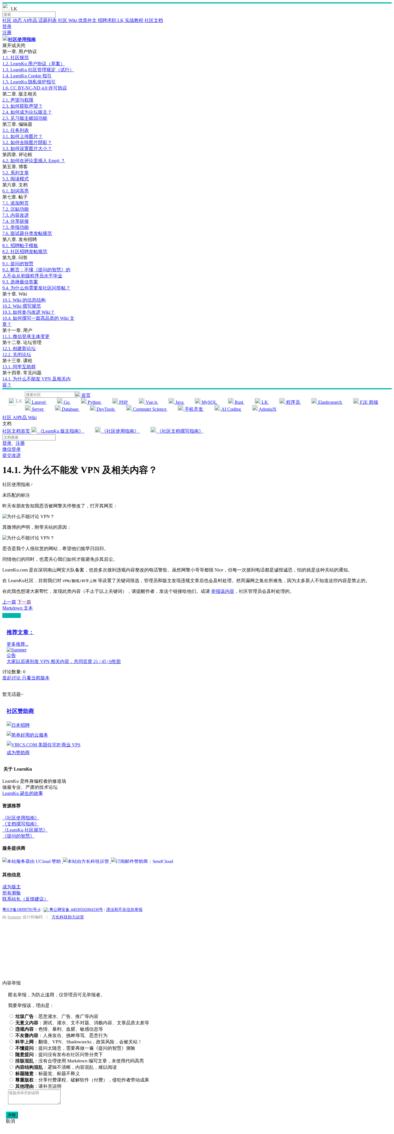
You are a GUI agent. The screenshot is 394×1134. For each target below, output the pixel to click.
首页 (85, 395)
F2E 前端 (368, 402)
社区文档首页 (16, 431)
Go (67, 402)
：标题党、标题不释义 (47, 1073)
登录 (7, 26)
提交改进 (11, 455)
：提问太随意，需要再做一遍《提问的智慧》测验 (75, 1048)
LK (264, 402)
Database (70, 409)
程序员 (293, 402)
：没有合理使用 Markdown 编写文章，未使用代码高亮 (79, 1060)
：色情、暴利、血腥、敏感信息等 (59, 1029)
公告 (11, 655)
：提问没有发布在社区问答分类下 (59, 1054)
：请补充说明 (38, 1086)
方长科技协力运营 (68, 917)
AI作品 (30, 20)
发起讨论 (12, 677)
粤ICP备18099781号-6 (21, 909)
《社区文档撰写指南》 (179, 431)
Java (179, 402)
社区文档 (154, 20)
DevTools (105, 409)
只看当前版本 (36, 677)
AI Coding (231, 409)
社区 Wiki (68, 20)
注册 (7, 32)
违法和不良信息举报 (124, 909)
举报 (12, 1115)
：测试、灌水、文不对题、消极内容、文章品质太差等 (82, 1022)
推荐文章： (20, 632)
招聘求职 (107, 20)
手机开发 (193, 409)
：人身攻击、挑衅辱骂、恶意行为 (61, 1035)
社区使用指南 (22, 39)
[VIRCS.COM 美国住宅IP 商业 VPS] (43, 744)
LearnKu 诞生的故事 (22, 793)
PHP (123, 402)
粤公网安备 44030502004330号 (75, 909)
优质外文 (88, 20)
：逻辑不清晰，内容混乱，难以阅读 (66, 1067)
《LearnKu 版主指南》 (61, 431)
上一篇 (9, 601)
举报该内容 (222, 591)
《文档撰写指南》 (20, 823)
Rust (239, 402)
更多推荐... (18, 644)
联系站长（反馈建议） (25, 898)
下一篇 (24, 601)
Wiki (32, 417)
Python (94, 402)
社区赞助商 (20, 711)
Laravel (39, 402)
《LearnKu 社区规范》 (25, 829)
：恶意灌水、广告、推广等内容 (56, 1016)
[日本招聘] (18, 725)
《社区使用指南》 (120, 431)
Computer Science (150, 409)
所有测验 (11, 892)
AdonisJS (267, 409)
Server (38, 409)
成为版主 (11, 886)
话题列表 (48, 20)
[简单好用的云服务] (27, 735)
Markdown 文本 (17, 608)
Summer (14, 917)
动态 (18, 20)
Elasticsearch (330, 402)
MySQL (209, 402)
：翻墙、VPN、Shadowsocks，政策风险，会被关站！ (78, 1041)
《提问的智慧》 (18, 836)
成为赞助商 (18, 752)
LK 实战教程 (131, 20)
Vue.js (151, 402)
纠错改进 (11, 615)
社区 (7, 20)
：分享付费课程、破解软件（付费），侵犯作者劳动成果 (82, 1079)
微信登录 (11, 449)
